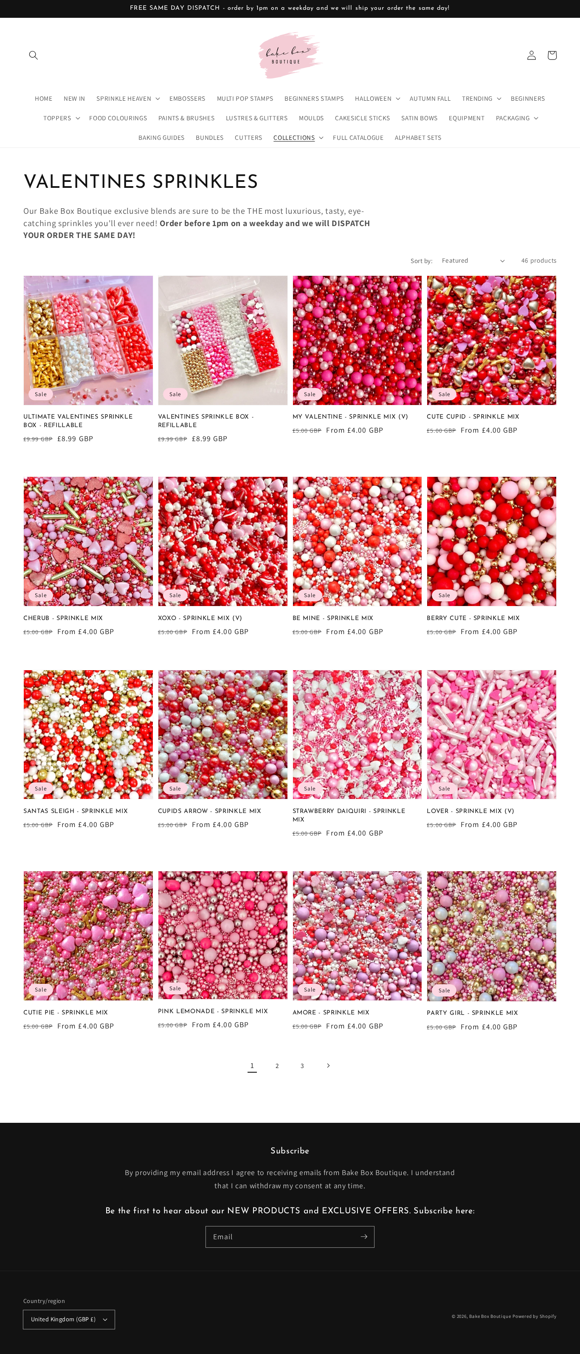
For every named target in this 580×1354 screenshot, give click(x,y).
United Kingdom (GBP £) (63, 1319)
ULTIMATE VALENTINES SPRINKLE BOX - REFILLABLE (77, 421)
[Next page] (328, 1065)
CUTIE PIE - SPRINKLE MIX (65, 1013)
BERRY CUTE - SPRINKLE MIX (473, 618)
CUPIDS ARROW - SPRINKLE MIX (210, 811)
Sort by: (422, 260)
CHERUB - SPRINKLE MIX (63, 618)
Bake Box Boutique (490, 1316)
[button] (33, 55)
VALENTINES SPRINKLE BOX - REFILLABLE (206, 421)
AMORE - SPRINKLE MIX (331, 1013)
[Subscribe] (364, 1237)
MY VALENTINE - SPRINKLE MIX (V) (350, 417)
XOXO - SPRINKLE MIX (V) (200, 618)
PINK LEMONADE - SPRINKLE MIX (213, 1011)
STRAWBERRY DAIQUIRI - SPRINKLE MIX (349, 815)
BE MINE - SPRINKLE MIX (333, 618)
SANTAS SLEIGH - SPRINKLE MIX (75, 811)
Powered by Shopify (534, 1316)
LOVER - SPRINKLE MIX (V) (471, 811)
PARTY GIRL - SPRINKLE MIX (472, 1013)
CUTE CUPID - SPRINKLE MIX (473, 417)
